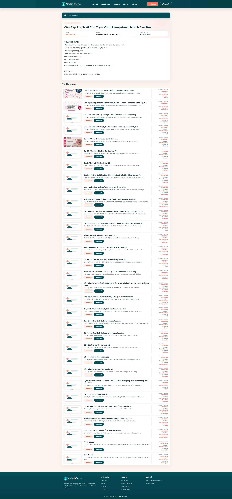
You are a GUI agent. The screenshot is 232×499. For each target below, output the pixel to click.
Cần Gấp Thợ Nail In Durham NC (97, 345)
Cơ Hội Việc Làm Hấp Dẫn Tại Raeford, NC (100, 151)
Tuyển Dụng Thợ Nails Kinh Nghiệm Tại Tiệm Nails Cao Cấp (107, 418)
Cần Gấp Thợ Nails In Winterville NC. (98, 369)
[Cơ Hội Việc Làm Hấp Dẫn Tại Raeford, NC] (72, 154)
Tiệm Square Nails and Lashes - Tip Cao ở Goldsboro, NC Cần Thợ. (110, 272)
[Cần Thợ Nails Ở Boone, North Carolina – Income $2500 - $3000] (72, 93)
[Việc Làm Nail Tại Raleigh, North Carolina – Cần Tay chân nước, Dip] (72, 130)
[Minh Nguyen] (72, 446)
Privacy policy (125, 489)
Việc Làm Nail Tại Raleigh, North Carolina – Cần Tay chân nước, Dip (111, 127)
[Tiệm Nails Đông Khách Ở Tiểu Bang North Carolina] (72, 190)
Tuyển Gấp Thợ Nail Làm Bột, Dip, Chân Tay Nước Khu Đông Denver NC (112, 175)
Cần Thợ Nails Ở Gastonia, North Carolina (101, 139)
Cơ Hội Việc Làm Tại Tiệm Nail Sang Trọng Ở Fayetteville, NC (108, 406)
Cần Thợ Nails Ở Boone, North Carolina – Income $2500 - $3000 (109, 90)
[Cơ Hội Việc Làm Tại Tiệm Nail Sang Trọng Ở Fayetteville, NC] (72, 409)
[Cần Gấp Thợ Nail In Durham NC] (72, 348)
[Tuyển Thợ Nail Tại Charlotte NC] (72, 166)
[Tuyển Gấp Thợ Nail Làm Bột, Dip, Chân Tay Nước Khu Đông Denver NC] (72, 178)
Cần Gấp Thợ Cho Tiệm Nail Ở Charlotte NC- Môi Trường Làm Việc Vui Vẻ (113, 211)
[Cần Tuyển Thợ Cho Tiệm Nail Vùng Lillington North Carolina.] (72, 300)
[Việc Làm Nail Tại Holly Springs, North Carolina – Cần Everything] (72, 118)
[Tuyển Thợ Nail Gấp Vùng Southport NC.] (72, 238)
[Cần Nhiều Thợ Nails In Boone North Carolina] (72, 324)
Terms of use (125, 486)
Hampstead (99, 34)
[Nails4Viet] (80, 478)
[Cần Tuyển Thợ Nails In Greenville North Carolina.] (72, 336)
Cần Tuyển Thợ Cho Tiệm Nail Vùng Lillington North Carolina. (108, 297)
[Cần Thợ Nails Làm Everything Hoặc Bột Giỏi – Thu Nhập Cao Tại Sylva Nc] (72, 226)
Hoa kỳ (118, 34)
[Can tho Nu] (72, 459)
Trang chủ (104, 480)
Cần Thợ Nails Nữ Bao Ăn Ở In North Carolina (102, 430)
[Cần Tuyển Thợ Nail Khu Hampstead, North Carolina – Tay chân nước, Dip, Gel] (72, 106)
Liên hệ (103, 489)
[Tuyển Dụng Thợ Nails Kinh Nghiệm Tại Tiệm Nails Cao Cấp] (72, 421)
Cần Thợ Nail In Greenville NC (96, 394)
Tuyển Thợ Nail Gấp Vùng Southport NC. (100, 235)
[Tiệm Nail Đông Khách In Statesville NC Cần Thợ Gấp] (72, 250)
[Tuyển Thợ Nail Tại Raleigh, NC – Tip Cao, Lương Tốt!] (72, 312)
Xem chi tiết (99, 96)
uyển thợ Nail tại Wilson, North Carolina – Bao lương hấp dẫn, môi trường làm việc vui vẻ (116, 382)
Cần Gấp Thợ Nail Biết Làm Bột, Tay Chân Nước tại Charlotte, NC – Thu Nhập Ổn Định (116, 284)
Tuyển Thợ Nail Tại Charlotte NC (97, 163)
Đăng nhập (166, 4)
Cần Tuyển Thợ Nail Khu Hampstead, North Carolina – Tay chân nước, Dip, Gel (115, 103)
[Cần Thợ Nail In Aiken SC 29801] (72, 360)
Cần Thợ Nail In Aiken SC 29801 (96, 357)
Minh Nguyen (89, 442)
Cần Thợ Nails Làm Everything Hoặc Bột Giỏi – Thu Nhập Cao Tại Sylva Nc (113, 223)
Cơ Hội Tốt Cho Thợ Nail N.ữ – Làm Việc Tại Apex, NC (105, 259)
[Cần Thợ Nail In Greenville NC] (72, 397)
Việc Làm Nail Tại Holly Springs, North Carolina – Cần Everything (110, 115)
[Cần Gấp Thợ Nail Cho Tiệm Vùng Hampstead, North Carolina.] (71, 4)
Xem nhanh (89, 96)
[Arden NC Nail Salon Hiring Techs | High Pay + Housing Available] (72, 202)
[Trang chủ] (65, 15)
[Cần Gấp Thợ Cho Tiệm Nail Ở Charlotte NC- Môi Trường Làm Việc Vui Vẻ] (72, 214)
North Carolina (109, 34)
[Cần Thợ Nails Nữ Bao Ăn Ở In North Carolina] (72, 433)
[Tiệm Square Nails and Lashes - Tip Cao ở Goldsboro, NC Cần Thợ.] (72, 274)
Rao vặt (103, 483)
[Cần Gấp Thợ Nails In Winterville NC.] (72, 372)
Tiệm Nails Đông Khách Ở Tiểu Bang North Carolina (105, 187)
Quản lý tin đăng (126, 483)
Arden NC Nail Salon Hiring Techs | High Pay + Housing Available (110, 199)
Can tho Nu (88, 455)
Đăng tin (153, 4)
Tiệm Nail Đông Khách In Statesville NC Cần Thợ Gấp (105, 247)
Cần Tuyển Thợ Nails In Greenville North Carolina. (104, 333)
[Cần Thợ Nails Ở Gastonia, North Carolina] (72, 142)
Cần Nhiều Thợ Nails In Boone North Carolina (102, 321)
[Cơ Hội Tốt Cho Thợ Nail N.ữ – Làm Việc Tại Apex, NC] (72, 262)
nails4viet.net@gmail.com (154, 480)
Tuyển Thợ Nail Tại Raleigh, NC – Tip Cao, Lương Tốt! (105, 309)
